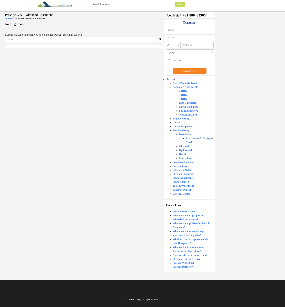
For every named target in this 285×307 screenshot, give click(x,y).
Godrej (176, 122)
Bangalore (185, 134)
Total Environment (183, 185)
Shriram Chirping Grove (186, 259)
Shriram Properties (183, 174)
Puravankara (180, 166)
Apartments (9, 18)
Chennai (184, 146)
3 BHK (183, 94)
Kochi (182, 154)
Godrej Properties (183, 126)
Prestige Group (181, 130)
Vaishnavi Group (182, 189)
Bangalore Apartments (185, 87)
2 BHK (183, 90)
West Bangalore (188, 114)
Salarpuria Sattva (182, 170)
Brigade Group (181, 118)
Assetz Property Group (185, 83)
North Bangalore (188, 106)
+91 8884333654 (195, 15)
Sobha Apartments (183, 177)
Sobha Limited (181, 181)
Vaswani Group (181, 193)
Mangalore (185, 158)
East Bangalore (187, 102)
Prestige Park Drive (184, 266)
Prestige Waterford (183, 263)
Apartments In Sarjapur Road (190, 255)
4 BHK (183, 98)
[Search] (160, 39)
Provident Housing (183, 162)
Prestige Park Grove (184, 211)
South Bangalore (188, 110)
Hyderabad (185, 150)
